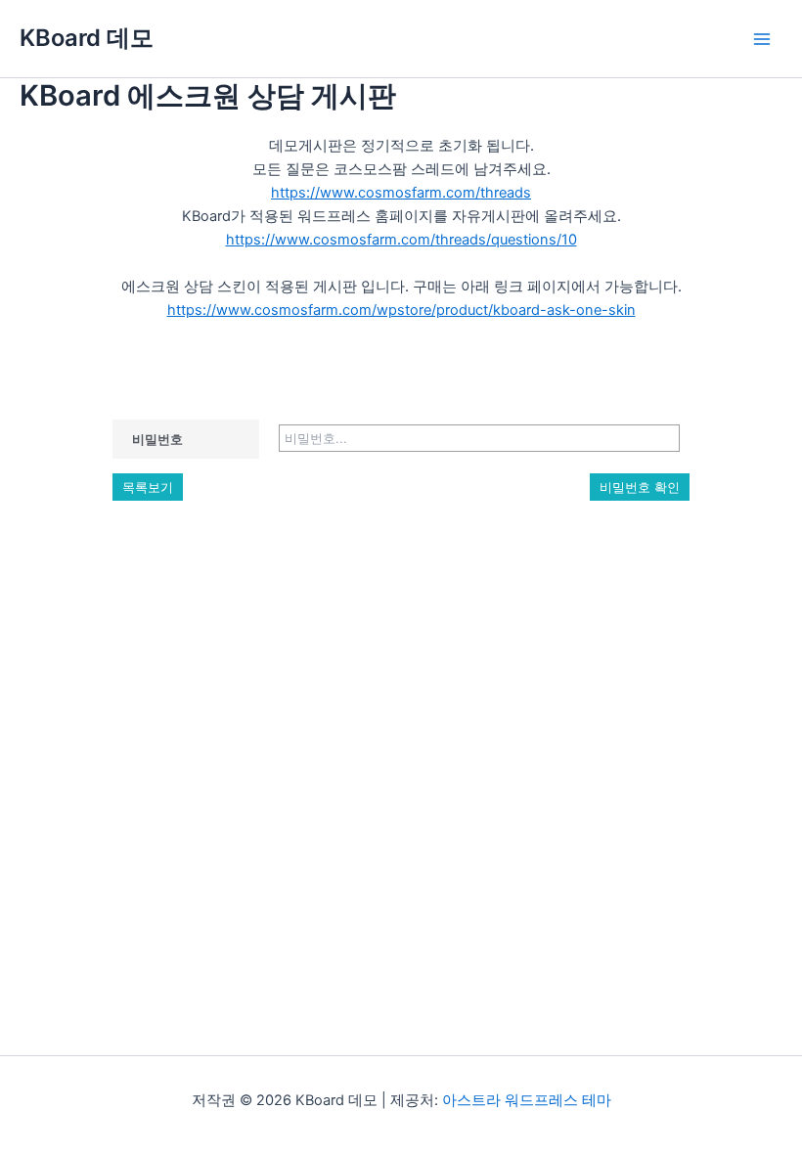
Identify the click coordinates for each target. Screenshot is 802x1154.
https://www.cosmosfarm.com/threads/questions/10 (401, 239)
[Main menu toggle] (761, 39)
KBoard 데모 (87, 37)
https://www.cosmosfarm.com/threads (401, 192)
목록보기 (147, 487)
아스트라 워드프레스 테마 (526, 1100)
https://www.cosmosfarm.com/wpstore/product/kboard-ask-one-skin (401, 310)
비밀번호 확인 (640, 487)
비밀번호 (157, 439)
